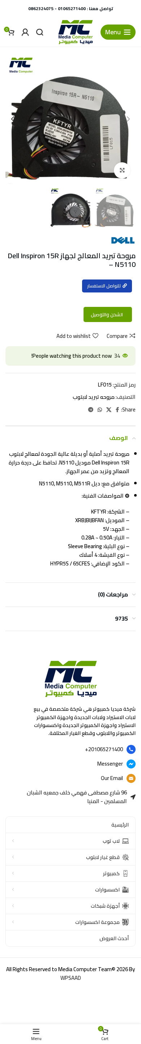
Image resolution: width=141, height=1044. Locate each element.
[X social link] (109, 410)
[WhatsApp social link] (99, 410)
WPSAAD (70, 978)
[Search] (40, 32)
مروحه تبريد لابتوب (94, 397)
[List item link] (70, 749)
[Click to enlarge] (122, 170)
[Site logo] (75, 31)
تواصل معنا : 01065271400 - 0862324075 (70, 8)
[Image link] (70, 678)
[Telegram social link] (90, 410)
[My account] (25, 32)
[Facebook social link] (117, 410)
